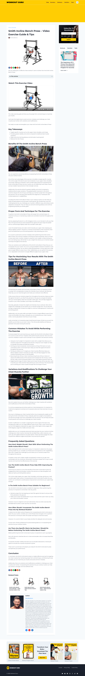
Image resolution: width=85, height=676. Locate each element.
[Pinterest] (11, 68)
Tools (72, 2)
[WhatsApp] (13, 68)
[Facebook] (9, 68)
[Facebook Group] (65, 674)
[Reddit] (17, 68)
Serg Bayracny (15, 37)
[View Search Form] (77, 2)
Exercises (14, 27)
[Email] (19, 68)
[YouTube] (62, 674)
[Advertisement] (42, 13)
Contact (60, 667)
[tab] (62, 48)
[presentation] (69, 55)
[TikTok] (75, 674)
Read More (64, 70)
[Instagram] (70, 674)
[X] (15, 68)
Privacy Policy (67, 667)
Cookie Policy (75, 667)
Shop (47, 2)
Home (9, 27)
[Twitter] (72, 674)
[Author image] (9, 37)
